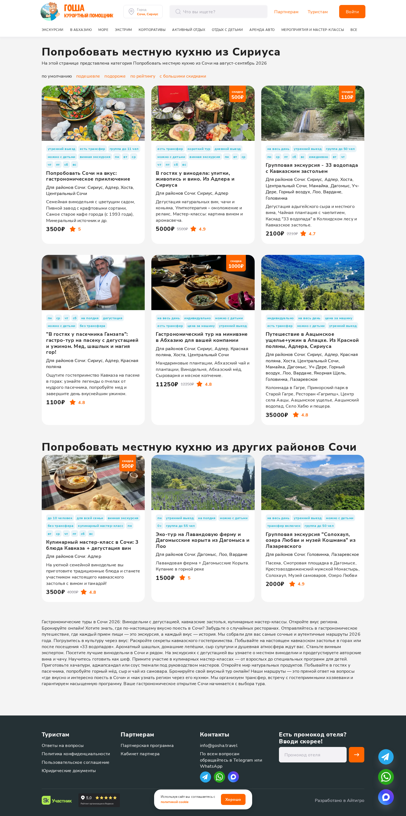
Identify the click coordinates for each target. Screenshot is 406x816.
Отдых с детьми (227, 29)
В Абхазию (81, 29)
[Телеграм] (205, 777)
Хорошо (233, 799)
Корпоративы (152, 29)
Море (103, 29)
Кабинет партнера (140, 753)
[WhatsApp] (219, 777)
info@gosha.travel (219, 745)
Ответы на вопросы (63, 745)
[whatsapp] (386, 777)
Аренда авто (262, 29)
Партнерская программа (147, 745)
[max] (233, 776)
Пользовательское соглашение (76, 762)
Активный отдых (188, 29)
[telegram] (386, 757)
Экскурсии (53, 29)
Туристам (318, 11)
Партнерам (286, 11)
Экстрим (123, 29)
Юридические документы (69, 770)
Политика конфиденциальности (76, 753)
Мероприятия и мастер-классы (312, 29)
